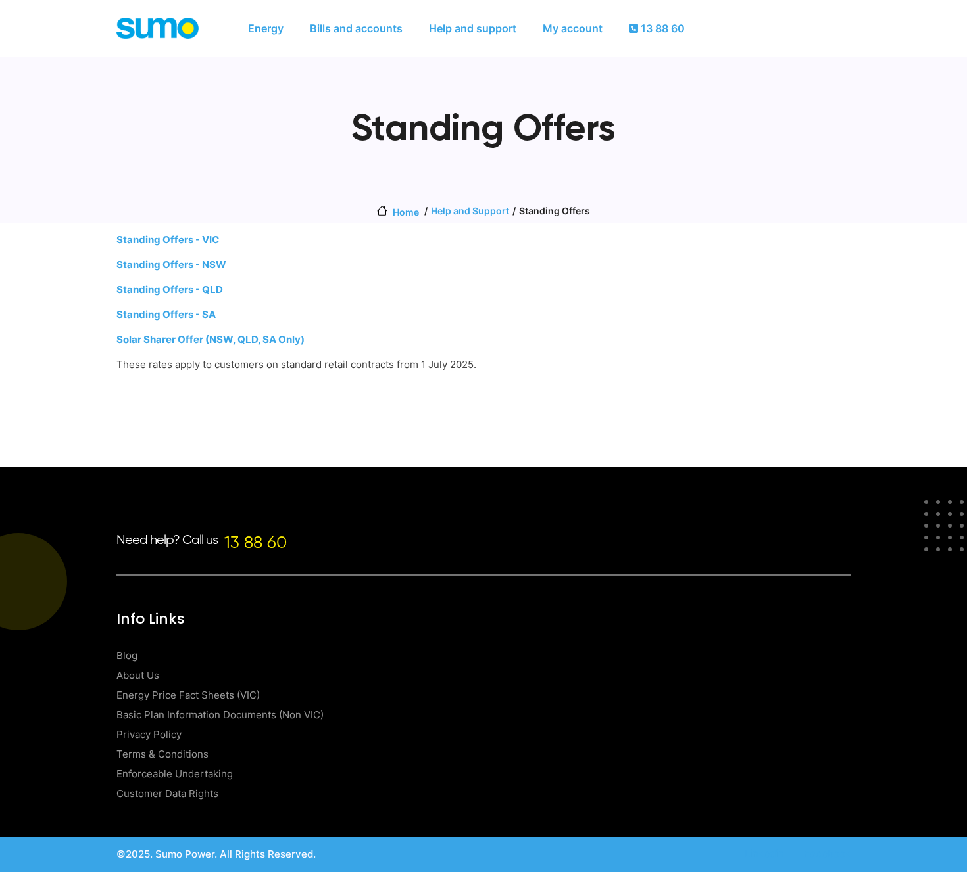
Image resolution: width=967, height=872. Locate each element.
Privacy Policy (149, 734)
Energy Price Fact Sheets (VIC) (188, 695)
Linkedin (764, 854)
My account (573, 28)
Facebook (827, 854)
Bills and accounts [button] (356, 28)
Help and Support (470, 210)
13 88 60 (661, 28)
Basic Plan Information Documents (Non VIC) (220, 714)
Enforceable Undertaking (174, 774)
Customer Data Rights (167, 793)
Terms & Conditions (162, 754)
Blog (126, 655)
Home (406, 212)
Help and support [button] (472, 28)
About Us (137, 675)
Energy (266, 28)
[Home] (157, 28)
